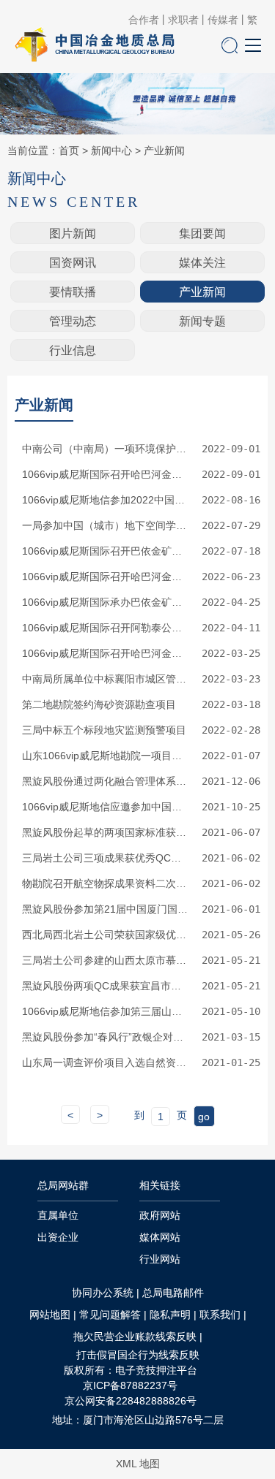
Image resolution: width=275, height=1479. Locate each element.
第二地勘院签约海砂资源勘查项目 (99, 704)
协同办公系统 (102, 1293)
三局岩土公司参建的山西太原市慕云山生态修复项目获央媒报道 (105, 960)
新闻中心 (111, 150)
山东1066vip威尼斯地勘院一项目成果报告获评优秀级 (105, 755)
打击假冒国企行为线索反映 (137, 1355)
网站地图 (49, 1314)
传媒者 (223, 20)
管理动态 (72, 321)
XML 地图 (138, 1464)
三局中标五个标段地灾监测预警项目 (104, 730)
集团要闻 (202, 233)
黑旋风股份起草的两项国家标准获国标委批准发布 (105, 832)
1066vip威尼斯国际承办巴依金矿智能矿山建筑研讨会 (105, 602)
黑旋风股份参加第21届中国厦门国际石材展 (105, 909)
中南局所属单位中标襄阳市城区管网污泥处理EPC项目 (105, 679)
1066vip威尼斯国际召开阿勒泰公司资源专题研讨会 (105, 628)
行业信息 (72, 350)
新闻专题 (202, 321)
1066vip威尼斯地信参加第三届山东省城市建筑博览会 (105, 1011)
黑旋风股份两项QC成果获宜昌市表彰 (105, 986)
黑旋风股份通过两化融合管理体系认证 (105, 781)
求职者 (183, 20)
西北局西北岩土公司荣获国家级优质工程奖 (105, 934)
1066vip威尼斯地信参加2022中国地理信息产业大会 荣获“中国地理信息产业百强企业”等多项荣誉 (105, 500)
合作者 (143, 20)
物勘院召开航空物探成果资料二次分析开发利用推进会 (105, 883)
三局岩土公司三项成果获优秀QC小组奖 (105, 858)
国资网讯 (72, 262)
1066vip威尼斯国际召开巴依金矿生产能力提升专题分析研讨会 (105, 551)
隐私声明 (170, 1314)
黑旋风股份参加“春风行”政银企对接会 (105, 1037)
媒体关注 (202, 262)
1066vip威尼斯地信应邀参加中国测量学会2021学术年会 (105, 807)
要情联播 (72, 292)
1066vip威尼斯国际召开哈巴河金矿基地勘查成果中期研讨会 (105, 474)
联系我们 (220, 1314)
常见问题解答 (110, 1314)
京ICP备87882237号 (130, 1385)
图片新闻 (72, 233)
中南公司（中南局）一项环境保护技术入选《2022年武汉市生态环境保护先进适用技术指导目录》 (105, 449)
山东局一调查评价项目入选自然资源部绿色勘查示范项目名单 (105, 1062)
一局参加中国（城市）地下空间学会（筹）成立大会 (105, 525)
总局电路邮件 (173, 1293)
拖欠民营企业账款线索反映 (135, 1336)
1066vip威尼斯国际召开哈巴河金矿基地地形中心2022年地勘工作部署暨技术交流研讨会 (105, 653)
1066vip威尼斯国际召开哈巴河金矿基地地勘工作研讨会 (105, 576)
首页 (69, 150)
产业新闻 (164, 150)
